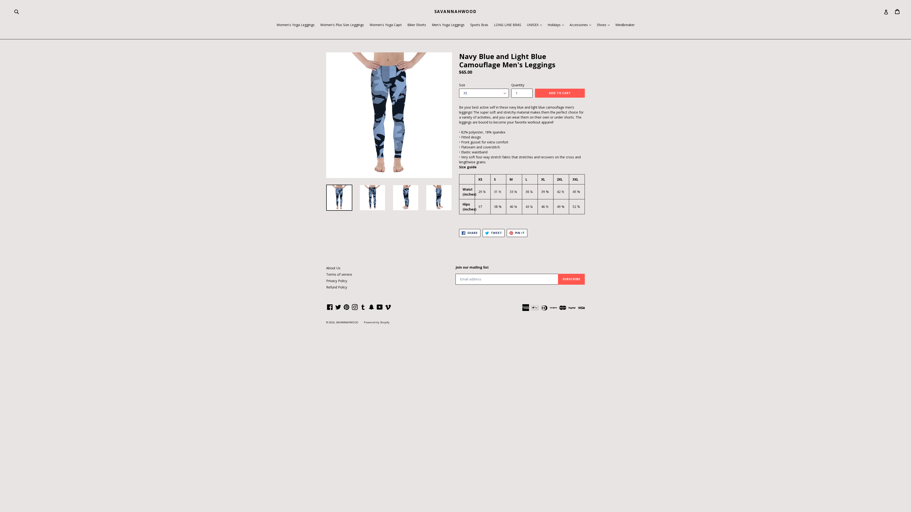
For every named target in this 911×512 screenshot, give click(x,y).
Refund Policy (336, 287)
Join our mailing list (472, 267)
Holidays (557, 24)
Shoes (604, 24)
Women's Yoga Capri (386, 25)
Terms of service (339, 274)
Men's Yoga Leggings (448, 25)
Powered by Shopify (377, 322)
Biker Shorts (416, 25)
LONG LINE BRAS (507, 25)
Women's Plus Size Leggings (342, 25)
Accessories (582, 24)
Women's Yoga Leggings (296, 25)
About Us (333, 268)
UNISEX (535, 24)
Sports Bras (479, 25)
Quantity (517, 85)
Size (462, 85)
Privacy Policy (336, 281)
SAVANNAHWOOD (455, 11)
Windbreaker (625, 25)
